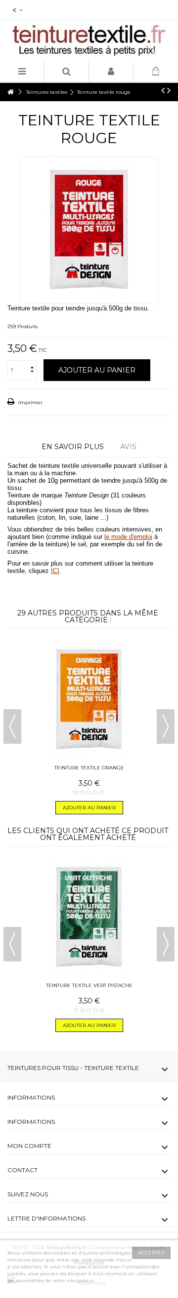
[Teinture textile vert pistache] (89, 917)
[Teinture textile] (89, 41)
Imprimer (30, 402)
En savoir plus (73, 446)
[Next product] (169, 90)
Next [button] (166, 726)
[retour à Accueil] (10, 92)
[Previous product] (163, 90)
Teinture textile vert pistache (89, 985)
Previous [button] (12, 726)
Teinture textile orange (89, 767)
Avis (128, 446)
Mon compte (29, 1145)
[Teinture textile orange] (89, 700)
